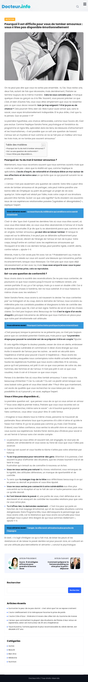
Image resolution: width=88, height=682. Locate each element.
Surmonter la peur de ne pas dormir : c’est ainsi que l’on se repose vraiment (42, 608)
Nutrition (10, 19)
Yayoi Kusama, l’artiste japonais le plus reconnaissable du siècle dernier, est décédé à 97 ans (42, 628)
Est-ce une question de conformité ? (22, 151)
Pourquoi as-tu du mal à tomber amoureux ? (26, 148)
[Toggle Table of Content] (42, 145)
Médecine (12, 658)
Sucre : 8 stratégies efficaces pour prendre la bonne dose (28, 565)
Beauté (11, 650)
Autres (11, 646)
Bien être (12, 654)
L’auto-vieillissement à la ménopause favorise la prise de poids (36, 612)
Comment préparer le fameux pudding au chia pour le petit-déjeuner (58, 565)
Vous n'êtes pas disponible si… (20, 154)
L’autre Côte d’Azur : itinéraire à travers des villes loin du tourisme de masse (42, 616)
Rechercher (14, 582)
